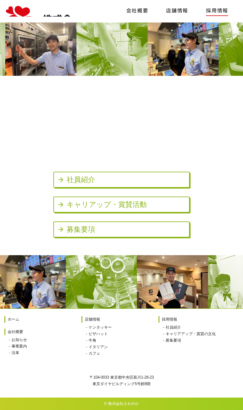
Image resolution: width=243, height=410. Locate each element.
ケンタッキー (100, 327)
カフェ (94, 353)
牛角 (92, 340)
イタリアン (98, 347)
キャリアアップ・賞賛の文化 (191, 334)
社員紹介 (173, 327)
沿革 (15, 352)
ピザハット (98, 334)
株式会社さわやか (38, 11)
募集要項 (173, 340)
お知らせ (19, 339)
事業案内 (19, 346)
